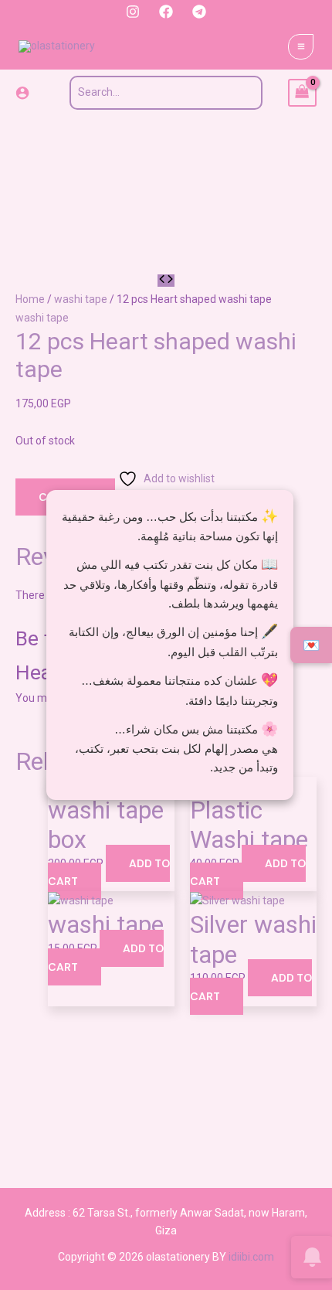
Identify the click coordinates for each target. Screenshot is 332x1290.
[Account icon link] (22, 93)
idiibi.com (251, 1257)
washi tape (80, 299)
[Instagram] (133, 12)
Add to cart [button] (109, 872)
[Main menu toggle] (300, 47)
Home (30, 299)
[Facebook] (166, 12)
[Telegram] (199, 12)
